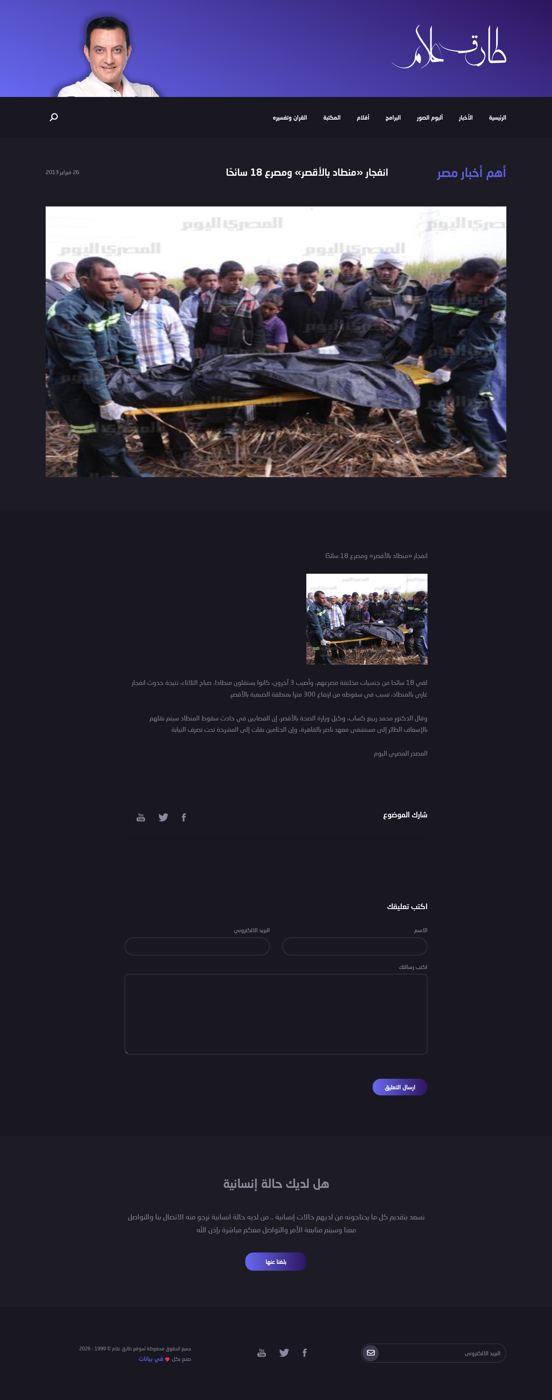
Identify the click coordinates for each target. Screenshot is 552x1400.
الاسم (421, 929)
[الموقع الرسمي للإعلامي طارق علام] (449, 45)
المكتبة (332, 117)
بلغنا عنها (276, 1261)
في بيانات (151, 1358)
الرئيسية (497, 117)
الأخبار (466, 117)
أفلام (363, 117)
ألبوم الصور (430, 117)
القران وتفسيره (290, 117)
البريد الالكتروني (252, 929)
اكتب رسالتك (413, 966)
